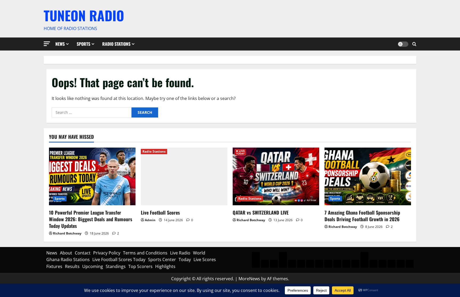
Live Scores (205, 259)
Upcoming (92, 266)
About (66, 253)
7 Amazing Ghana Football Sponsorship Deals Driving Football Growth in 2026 (362, 216)
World (199, 253)
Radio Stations (116, 44)
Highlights (165, 266)
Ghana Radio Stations (68, 259)
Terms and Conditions (145, 253)
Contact (83, 253)
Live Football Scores (160, 212)
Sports (83, 44)
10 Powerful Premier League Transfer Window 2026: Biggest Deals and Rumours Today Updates (90, 219)
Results (72, 266)
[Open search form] (414, 44)
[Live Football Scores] (184, 176)
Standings (116, 266)
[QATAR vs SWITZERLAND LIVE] (276, 176)
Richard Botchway (67, 233)
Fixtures (54, 266)
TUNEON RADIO (84, 15)
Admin (150, 220)
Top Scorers (140, 266)
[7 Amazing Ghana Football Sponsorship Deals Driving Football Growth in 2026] (368, 176)
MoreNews (249, 279)
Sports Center (162, 259)
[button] (47, 43)
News (60, 44)
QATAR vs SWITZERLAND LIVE (261, 212)
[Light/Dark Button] (403, 44)
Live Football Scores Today (118, 259)
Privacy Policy (106, 253)
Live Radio (180, 253)
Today (185, 259)
